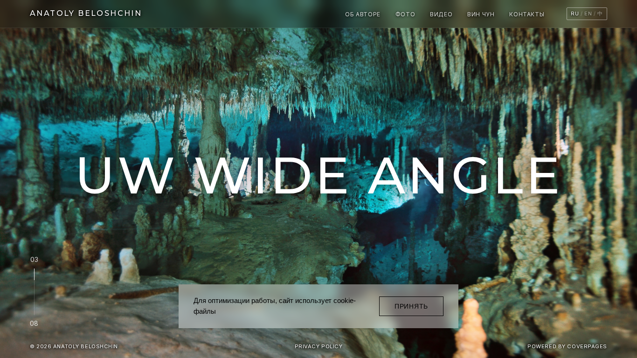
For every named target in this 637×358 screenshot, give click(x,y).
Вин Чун (480, 14)
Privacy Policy (319, 346)
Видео (441, 14)
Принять (411, 306)
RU (575, 13)
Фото (405, 14)
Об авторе (362, 14)
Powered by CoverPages (567, 346)
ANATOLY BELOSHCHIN (86, 13)
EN (588, 13)
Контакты (526, 14)
